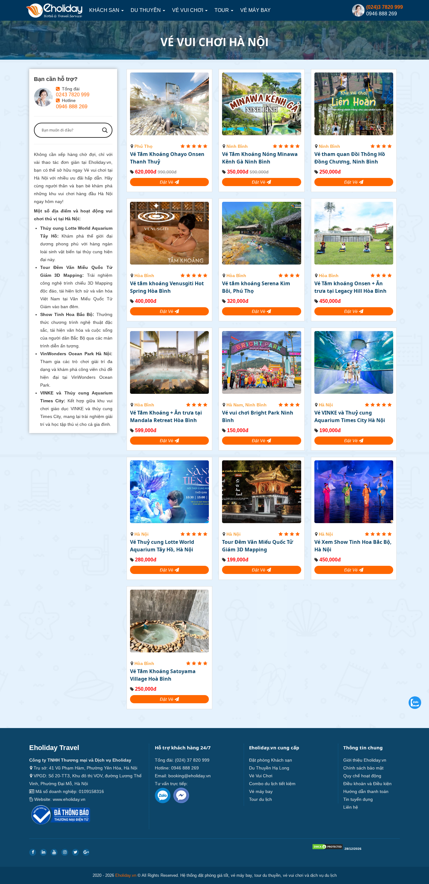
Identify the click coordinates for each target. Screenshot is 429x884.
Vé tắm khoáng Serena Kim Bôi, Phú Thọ (256, 287)
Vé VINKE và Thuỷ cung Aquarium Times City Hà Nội (349, 416)
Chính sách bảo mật (363, 767)
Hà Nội (326, 404)
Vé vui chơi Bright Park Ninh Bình (257, 416)
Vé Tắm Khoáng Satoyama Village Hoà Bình (163, 675)
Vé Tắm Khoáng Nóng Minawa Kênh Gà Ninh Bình (260, 158)
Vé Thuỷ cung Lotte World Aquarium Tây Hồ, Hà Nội (162, 545)
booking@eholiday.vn (189, 775)
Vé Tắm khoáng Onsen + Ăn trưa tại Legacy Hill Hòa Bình (350, 287)
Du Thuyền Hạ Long (269, 767)
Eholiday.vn (125, 875)
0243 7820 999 (73, 94)
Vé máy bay (255, 10)
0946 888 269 (71, 106)
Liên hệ (350, 807)
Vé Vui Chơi (188, 10)
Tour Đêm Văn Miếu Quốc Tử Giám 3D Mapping (257, 545)
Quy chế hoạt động (362, 775)
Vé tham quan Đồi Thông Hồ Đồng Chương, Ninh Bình (349, 158)
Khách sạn (105, 10)
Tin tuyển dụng (358, 799)
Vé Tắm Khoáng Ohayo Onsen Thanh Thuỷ (167, 158)
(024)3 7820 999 (384, 7)
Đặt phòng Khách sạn (270, 760)
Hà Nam (234, 404)
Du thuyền (146, 10)
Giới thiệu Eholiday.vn (364, 760)
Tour (222, 10)
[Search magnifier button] (104, 130)
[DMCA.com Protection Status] (327, 848)
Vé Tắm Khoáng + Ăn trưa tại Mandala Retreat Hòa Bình (166, 416)
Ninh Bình (237, 146)
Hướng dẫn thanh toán (365, 791)
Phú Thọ (143, 146)
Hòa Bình (144, 275)
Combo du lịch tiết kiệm (272, 783)
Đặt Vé (167, 182)
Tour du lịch (260, 799)
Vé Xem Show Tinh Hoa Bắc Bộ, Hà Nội (353, 545)
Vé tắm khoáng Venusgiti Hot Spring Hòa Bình (167, 287)
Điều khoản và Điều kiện (367, 783)
